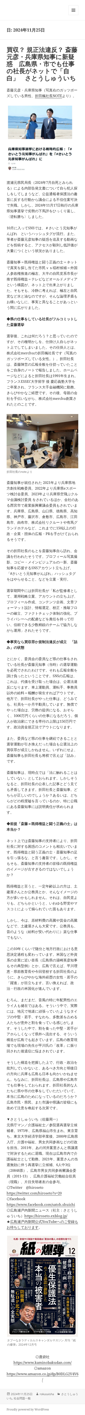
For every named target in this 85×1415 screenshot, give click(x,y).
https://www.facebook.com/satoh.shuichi (41, 1204)
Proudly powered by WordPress (28, 1409)
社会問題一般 (22, 1398)
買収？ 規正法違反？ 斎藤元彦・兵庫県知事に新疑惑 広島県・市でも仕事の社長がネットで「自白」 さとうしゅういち (42, 63)
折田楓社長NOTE (48, 95)
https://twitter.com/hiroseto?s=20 (34, 1193)
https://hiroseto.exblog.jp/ (45, 1215)
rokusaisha (47, 1394)
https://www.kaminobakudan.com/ (42, 1362)
